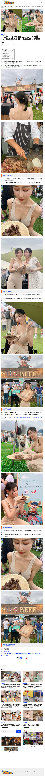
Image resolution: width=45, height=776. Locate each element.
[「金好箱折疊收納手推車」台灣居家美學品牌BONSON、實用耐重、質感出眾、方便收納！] (33, 696)
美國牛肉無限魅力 (6, 51)
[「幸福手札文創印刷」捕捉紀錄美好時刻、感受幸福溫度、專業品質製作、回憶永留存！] (11, 676)
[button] (2, 2)
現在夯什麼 (3, 6)
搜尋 (19, 731)
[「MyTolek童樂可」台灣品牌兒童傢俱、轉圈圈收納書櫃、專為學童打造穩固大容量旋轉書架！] (11, 696)
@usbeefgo (6, 651)
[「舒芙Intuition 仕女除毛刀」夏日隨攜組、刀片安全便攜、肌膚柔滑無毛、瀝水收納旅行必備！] (33, 676)
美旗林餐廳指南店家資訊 (8, 58)
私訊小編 (33, 771)
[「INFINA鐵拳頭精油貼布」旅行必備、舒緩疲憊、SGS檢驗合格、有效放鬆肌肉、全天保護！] (11, 715)
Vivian (4, 665)
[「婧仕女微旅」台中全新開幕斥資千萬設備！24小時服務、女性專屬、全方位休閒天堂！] (33, 715)
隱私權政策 (29, 771)
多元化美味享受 (6, 55)
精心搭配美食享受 (6, 56)
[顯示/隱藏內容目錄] (12, 50)
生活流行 (10, 6)
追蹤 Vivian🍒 (23, 658)
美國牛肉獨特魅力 (6, 53)
